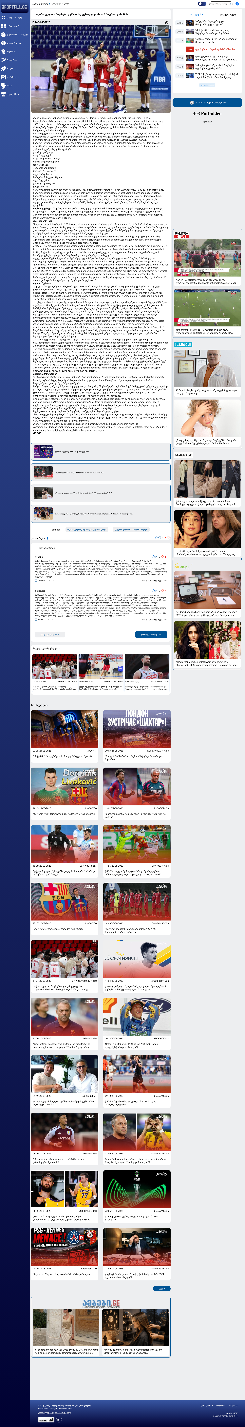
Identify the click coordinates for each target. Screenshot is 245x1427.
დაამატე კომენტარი (151, 634)
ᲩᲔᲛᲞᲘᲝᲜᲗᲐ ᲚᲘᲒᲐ (158, 751)
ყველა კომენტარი (49, 635)
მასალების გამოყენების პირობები (54, 1408)
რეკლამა (220, 1405)
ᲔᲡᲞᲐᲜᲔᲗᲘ (91, 808)
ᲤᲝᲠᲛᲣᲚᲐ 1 (161, 1038)
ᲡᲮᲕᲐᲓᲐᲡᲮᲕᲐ (161, 808)
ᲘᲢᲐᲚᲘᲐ (92, 751)
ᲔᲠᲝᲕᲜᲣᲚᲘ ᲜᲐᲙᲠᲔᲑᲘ (84, 981)
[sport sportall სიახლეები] (237, 4)
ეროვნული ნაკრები (60, 4)
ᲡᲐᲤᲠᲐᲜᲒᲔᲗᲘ (89, 1268)
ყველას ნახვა (207, 85)
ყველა (162, 1289)
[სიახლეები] (101, 1303)
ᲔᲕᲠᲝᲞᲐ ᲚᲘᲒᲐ (88, 866)
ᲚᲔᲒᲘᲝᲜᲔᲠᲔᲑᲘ (160, 981)
